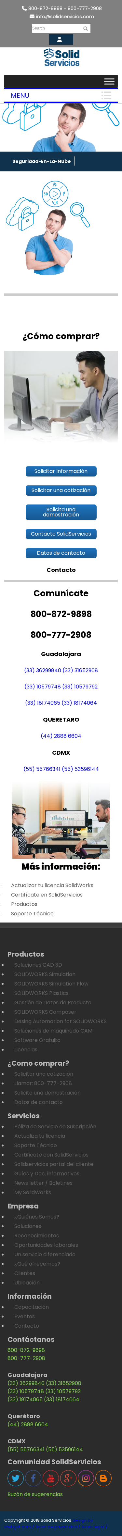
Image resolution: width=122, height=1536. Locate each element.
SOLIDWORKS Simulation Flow (51, 983)
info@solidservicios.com (65, 16)
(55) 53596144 (80, 769)
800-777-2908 (26, 1358)
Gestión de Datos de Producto (52, 1002)
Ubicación (27, 1282)
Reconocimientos (36, 1235)
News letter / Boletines (43, 1183)
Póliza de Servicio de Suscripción (55, 1126)
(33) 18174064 (79, 703)
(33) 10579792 (80, 686)
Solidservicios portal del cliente (53, 1164)
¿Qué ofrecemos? (37, 1264)
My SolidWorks (32, 1192)
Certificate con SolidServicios (51, 1154)
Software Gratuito (37, 1040)
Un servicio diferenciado (44, 1254)
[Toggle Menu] (109, 81)
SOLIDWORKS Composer (45, 1012)
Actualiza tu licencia (39, 1136)
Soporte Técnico (32, 913)
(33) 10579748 (42, 686)
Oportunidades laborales (46, 1245)
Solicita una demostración (47, 1092)
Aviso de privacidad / (57, 1527)
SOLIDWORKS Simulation (44, 974)
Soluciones (27, 1226)
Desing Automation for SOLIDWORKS (60, 1021)
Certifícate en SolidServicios (47, 894)
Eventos (24, 1316)
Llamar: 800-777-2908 (43, 1083)
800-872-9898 (26, 1350)
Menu (20, 95)
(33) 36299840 (42, 670)
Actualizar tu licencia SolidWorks (52, 885)
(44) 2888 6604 (61, 736)
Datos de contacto (38, 1102)
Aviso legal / (94, 1527)
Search (38, 28)
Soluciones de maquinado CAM (53, 1030)
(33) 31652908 (80, 670)
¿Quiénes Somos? (36, 1216)
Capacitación (31, 1307)
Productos (24, 904)
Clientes (24, 1273)
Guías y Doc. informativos (46, 1173)
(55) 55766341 (42, 769)
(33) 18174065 (42, 703)
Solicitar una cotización (43, 1074)
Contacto (26, 1326)
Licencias (25, 1049)
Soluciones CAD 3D (38, 965)
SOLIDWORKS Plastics (41, 993)
